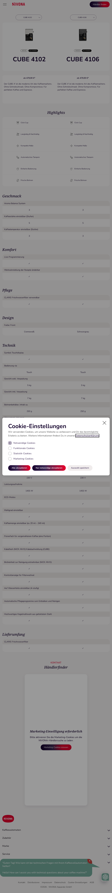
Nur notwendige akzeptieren (49, 467)
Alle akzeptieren (19, 467)
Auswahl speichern (80, 467)
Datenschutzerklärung (87, 435)
